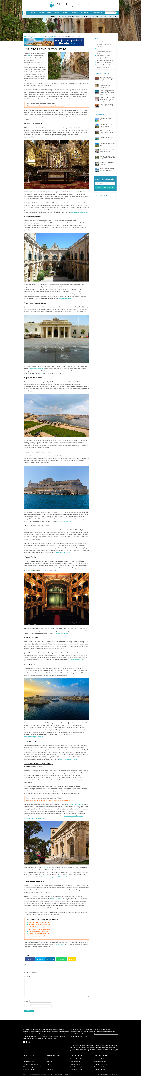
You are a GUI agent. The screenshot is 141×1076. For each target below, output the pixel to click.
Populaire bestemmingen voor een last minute (107, 169)
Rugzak (49, 1064)
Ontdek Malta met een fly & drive (38, 927)
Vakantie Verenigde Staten (78, 1067)
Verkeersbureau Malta (103, 49)
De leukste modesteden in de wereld (107, 163)
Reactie (27, 977)
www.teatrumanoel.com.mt (61, 633)
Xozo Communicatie (56, 1074)
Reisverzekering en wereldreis (32, 1067)
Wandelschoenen (52, 1067)
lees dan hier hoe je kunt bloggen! (107, 1050)
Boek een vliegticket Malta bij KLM (39, 934)
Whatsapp (62, 959)
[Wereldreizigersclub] (70, 7)
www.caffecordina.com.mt (37, 369)
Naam (26, 1001)
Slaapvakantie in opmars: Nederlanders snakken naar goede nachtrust (107, 99)
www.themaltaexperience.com (68, 759)
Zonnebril (50, 1069)
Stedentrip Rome (99, 1069)
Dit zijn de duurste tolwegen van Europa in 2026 (107, 78)
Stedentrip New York (100, 1064)
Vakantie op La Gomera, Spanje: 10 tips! (107, 125)
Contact (61, 16)
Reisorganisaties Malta (104, 62)
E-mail (73, 959)
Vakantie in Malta (102, 42)
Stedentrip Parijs (99, 1067)
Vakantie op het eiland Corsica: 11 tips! (107, 138)
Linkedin (51, 959)
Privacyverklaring (73, 16)
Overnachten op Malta (103, 56)
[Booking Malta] (54, 45)
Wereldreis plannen (29, 1059)
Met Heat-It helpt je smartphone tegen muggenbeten (106, 85)
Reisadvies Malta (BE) (103, 67)
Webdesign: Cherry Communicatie (108, 1074)
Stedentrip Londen (100, 1061)
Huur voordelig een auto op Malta (38, 931)
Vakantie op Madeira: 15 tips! (107, 144)
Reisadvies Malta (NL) (103, 65)
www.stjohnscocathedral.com (79, 212)
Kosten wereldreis (28, 1061)
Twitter (41, 959)
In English (115, 16)
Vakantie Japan (75, 1064)
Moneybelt (50, 1061)
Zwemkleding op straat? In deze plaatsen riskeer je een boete (107, 92)
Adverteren (85, 16)
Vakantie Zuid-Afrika (76, 1069)
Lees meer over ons (51, 1038)
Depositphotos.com (29, 1069)
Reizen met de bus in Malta (105, 60)
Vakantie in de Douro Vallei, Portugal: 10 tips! (107, 131)
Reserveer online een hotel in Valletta (39, 922)
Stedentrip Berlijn (99, 1059)
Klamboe (49, 1059)
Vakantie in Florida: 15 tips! (106, 119)
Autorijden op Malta (103, 58)
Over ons (52, 16)
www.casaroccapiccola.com (76, 660)
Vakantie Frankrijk (76, 1059)
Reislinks (95, 16)
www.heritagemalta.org (66, 298)
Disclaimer (67, 1074)
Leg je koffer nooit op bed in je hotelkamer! (106, 105)
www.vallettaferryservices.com (33, 737)
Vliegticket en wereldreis (30, 1064)
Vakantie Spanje (75, 1061)
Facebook (30, 959)
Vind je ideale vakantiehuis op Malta (39, 929)
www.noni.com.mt (56, 899)
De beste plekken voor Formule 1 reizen (107, 150)
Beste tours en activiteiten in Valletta (39, 924)
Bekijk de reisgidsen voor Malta (38, 936)
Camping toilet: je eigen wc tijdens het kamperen (107, 157)
